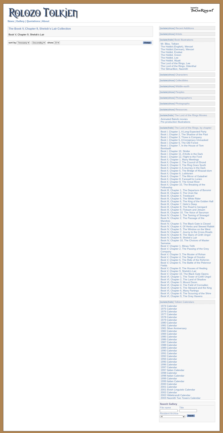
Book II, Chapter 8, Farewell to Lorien (181, 179)
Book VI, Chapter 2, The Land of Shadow (183, 279)
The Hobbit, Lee (169, 57)
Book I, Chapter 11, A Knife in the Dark (182, 154)
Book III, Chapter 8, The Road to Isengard (184, 207)
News (11, 21)
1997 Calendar (169, 367)
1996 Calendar (169, 364)
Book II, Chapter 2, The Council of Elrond (183, 162)
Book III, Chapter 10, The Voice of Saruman (185, 212)
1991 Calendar (169, 353)
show (171, 28)
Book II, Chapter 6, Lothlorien (177, 173)
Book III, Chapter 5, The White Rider (181, 198)
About (45, 21)
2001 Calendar (169, 386)
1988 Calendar (169, 345)
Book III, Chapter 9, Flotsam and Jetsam (183, 209)
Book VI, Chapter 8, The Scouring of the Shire (186, 293)
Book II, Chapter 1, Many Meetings (180, 159)
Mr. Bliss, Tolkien (170, 43)
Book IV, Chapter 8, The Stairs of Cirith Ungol (185, 234)
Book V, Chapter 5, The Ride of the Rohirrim (185, 260)
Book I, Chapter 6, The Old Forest (179, 142)
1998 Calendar (169, 372)
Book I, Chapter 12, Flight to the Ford (181, 156)
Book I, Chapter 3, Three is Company (181, 137)
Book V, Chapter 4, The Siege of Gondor (183, 257)
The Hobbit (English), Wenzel (177, 46)
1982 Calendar (169, 331)
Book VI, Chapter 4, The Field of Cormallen (184, 285)
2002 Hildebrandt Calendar (175, 395)
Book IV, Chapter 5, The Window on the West (185, 229)
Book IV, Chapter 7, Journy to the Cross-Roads (186, 232)
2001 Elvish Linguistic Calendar (178, 389)
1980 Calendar (169, 322)
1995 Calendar (169, 361)
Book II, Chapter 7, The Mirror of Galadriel (184, 176)
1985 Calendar (169, 336)
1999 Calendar (169, 378)
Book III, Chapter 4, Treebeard (177, 195)
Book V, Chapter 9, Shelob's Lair (178, 271)
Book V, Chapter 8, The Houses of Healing (184, 268)
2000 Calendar (169, 384)
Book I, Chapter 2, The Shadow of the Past (184, 134)
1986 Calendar (169, 339)
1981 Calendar (169, 325)
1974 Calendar (169, 306)
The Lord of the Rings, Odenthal (178, 66)
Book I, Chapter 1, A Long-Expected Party (183, 131)
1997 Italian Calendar (172, 370)
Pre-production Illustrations (175, 121)
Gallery (20, 21)
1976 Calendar (169, 311)
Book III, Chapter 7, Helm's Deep (179, 204)
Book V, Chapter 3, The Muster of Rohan (183, 254)
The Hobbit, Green (171, 55)
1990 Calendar (169, 350)
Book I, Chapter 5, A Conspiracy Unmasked (184, 140)
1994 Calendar (169, 359)
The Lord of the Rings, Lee (175, 63)
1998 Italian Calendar (172, 375)
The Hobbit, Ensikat (171, 52)
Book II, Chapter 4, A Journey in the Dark (183, 167)
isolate (164, 28)
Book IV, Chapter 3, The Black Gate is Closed (186, 223)
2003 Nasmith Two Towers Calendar (181, 398)
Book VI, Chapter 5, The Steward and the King (186, 287)
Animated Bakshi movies (174, 119)
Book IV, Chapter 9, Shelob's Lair (179, 237)
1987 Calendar (169, 342)
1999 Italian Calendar (172, 381)
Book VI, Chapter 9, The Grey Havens (181, 296)
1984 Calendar (169, 333)
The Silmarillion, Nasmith (174, 68)
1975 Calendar (169, 308)
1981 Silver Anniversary (174, 328)
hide (170, 39)
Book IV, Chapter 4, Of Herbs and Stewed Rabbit (187, 226)
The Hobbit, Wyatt (170, 60)
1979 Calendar (169, 319)
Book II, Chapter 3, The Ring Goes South (183, 165)
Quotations (33, 21)
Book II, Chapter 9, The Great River (180, 181)
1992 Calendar (169, 356)
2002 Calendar (169, 392)
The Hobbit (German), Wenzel (177, 49)
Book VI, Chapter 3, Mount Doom (179, 282)
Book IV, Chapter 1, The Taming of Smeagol (185, 215)
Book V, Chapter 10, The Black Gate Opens (185, 273)
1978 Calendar (169, 317)
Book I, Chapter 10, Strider (175, 151)
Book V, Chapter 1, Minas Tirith (178, 246)
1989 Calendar (169, 347)
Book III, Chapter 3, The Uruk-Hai (179, 193)
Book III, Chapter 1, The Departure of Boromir (186, 190)
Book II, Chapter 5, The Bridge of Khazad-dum (186, 170)
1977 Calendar (169, 314)
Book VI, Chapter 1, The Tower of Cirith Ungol (186, 276)
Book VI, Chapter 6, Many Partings (180, 290)
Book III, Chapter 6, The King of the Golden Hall (187, 201)
